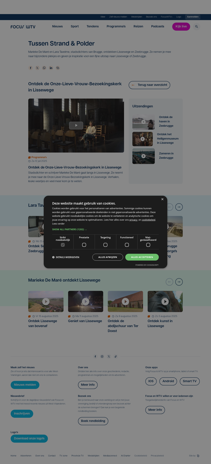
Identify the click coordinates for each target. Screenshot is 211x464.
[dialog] (105, 232)
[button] (105, 229)
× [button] (162, 199)
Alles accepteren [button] (142, 257)
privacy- (133, 219)
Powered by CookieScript (146, 265)
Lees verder (58, 223)
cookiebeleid (148, 219)
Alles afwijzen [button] (107, 257)
